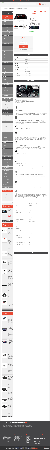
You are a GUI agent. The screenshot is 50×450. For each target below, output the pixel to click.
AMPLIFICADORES (6, 35)
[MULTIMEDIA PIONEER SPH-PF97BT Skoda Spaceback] (4, 329)
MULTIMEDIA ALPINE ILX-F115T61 (10, 210)
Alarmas (5, 87)
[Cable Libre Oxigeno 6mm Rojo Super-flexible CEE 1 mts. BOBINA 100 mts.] (4, 240)
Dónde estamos (17, 438)
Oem (4, 24)
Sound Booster (6, 150)
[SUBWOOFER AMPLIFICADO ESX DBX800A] (4, 389)
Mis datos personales (27, 441)
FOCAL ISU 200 (10, 259)
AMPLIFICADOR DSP (7, 43)
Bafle (4, 60)
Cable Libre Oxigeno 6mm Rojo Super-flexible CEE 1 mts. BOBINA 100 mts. (10, 240)
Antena (6, 126)
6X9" (4, 57)
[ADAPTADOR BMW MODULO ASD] (4, 318)
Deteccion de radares (7, 99)
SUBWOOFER (5, 63)
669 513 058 (10, 0)
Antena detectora (8, 106)
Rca (5, 118)
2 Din (5, 22)
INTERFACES (5, 76)
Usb (5, 129)
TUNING (4, 148)
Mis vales (27, 442)
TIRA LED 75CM (10, 283)
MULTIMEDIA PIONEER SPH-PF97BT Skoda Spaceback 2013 (10, 341)
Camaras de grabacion (7, 98)
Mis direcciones (28, 439)
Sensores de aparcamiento (5, 93)
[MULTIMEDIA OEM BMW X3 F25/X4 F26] (16, 26)
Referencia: (30, 15)
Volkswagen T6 (6, 174)
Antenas (5, 134)
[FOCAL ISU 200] (4, 262)
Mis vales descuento (27, 438)
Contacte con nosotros (18, 436)
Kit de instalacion (6, 139)
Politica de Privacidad (6, 438)
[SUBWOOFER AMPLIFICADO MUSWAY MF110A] (4, 406)
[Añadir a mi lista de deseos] (26, 49)
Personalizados (6, 62)
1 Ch (4, 37)
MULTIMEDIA (5, 26)
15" (4, 70)
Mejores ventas (16, 439)
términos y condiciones (25, 424)
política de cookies (34, 448)
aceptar (46, 448)
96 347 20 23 (5, 0)
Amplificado (6, 71)
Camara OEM (6, 82)
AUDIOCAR (5, 194)
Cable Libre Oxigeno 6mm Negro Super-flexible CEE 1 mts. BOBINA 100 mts (10, 271)
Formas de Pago (5, 440)
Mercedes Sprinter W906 (6, 180)
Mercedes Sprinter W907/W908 (6, 183)
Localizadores (6, 89)
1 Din (5, 21)
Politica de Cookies (6, 439)
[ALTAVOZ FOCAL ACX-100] (4, 355)
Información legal (7, 434)
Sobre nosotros (16, 437)
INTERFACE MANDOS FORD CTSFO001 (10, 252)
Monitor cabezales (7, 29)
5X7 (4, 55)
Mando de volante (7, 84)
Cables (5, 113)
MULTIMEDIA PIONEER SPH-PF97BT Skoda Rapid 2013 (10, 329)
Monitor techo (6, 27)
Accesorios (5, 33)
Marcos (5, 132)
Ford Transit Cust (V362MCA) (6, 168)
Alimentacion (7, 115)
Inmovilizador (6, 90)
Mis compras (28, 436)
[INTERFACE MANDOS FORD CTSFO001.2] (4, 253)
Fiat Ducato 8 (6, 161)
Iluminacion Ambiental (7, 156)
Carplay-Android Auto (7, 81)
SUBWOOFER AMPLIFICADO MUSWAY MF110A (10, 406)
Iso (5, 123)
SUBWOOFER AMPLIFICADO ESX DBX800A (10, 388)
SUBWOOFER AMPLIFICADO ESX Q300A (10, 376)
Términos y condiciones (7, 437)
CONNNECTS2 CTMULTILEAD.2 (10, 229)
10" (4, 66)
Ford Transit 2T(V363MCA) (5, 163)
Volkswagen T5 (6, 173)
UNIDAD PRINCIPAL (6, 19)
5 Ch (4, 41)
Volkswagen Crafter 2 (7, 187)
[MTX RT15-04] (4, 295)
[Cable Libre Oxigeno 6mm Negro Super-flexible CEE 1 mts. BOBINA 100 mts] (4, 271)
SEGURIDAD (5, 85)
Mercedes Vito (6, 178)
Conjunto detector (8, 104)
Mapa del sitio (16, 440)
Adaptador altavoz (7, 135)
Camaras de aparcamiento (5, 96)
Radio (5, 143)
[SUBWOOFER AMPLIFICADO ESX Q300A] (4, 377)
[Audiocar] (9, 4)
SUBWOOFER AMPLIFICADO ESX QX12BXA (10, 398)
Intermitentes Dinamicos (5, 152)
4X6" (4, 54)
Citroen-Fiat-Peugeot (7, 159)
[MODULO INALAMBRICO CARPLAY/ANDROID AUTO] (4, 365)
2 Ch (4, 38)
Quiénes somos (29, 0)
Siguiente (27, 26)
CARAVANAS (5, 157)
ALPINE (5, 192)
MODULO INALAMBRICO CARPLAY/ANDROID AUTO (11, 365)
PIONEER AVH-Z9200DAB (10, 301)
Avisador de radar (8, 101)
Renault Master (6, 185)
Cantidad (23, 41)
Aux (5, 128)
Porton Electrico (6, 154)
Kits (5, 120)
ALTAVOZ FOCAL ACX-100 (10, 353)
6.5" (4, 51)
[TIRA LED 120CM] (4, 285)
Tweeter (5, 59)
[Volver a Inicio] (3, 8)
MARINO (4, 142)
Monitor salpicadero (7, 30)
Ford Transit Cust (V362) (6, 171)
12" (4, 68)
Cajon (5, 73)
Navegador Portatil (7, 32)
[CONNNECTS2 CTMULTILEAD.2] (4, 230)
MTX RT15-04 (10, 293)
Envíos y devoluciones (6, 441)
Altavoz (6, 117)
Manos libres (6, 109)
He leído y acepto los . (22, 424)
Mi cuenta (28, 434)
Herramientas (6, 140)
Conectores (6, 121)
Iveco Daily (5, 176)
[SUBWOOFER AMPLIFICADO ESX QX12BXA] (4, 399)
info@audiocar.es (16, 0)
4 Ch (4, 40)
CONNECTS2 (5, 197)
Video (5, 79)
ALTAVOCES (5, 44)
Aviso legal (4, 436)
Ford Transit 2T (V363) (7, 165)
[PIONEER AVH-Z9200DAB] (4, 302)
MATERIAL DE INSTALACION (5, 111)
